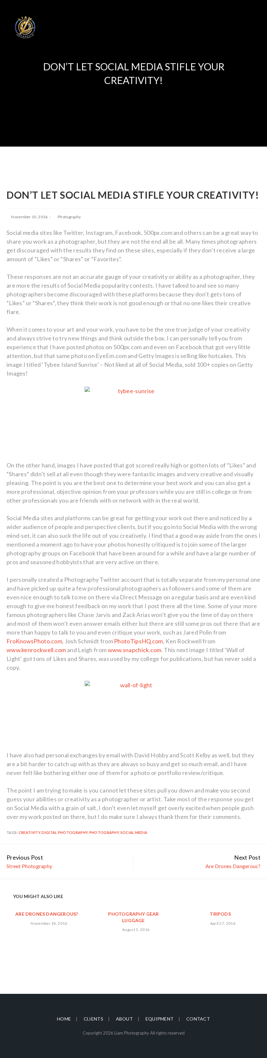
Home (64, 1019)
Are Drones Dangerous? (46, 914)
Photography (69, 216)
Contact (198, 1019)
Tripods (220, 914)
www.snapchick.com (135, 649)
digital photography (65, 832)
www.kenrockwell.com (36, 649)
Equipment (160, 1019)
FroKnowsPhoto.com (34, 641)
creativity (29, 832)
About (124, 1019)
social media (134, 832)
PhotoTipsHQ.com (138, 641)
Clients (93, 1019)
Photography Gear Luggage (133, 917)
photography (104, 832)
